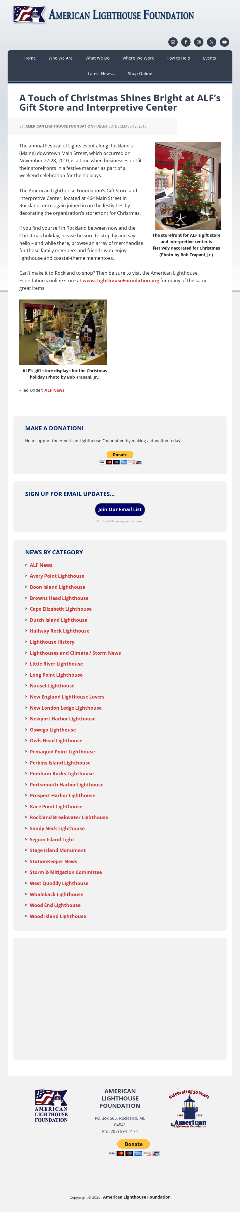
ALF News (54, 390)
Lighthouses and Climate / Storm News (75, 653)
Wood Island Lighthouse (58, 916)
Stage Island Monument (58, 850)
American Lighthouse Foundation (104, 14)
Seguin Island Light (52, 839)
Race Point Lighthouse (56, 806)
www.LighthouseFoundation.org (121, 280)
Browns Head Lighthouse (59, 598)
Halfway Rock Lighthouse (59, 631)
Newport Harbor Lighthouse (62, 718)
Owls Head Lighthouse (56, 740)
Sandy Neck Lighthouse (57, 828)
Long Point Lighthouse (56, 675)
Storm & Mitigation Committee (66, 872)
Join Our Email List (120, 509)
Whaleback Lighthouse (56, 894)
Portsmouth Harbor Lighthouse (66, 784)
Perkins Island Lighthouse (60, 763)
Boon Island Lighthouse (57, 587)
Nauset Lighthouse (52, 685)
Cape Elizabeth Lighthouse (61, 609)
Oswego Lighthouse (53, 730)
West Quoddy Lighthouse (59, 883)
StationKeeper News (53, 861)
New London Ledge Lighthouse (66, 708)
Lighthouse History (52, 642)
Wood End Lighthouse (55, 905)
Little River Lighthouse (56, 664)
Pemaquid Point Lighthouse (62, 751)
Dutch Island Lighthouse (58, 620)
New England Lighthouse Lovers (67, 697)
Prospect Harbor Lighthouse (62, 795)
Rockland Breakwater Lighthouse (69, 817)
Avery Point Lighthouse (57, 576)
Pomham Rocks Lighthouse (62, 773)
